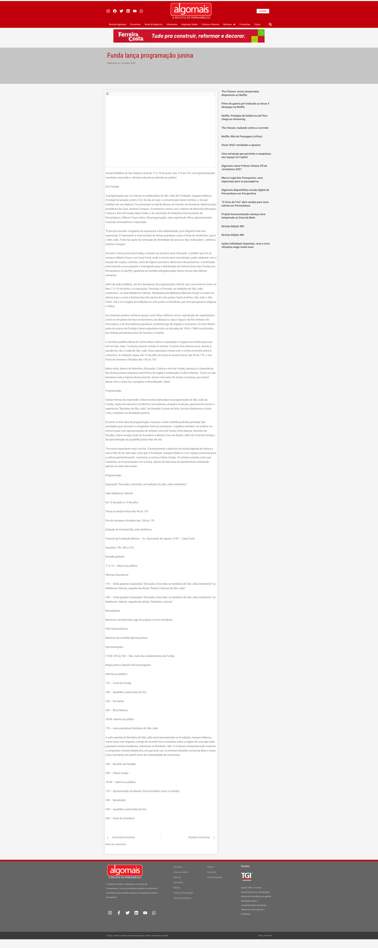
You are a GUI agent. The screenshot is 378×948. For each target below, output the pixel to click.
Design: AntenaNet (265, 936)
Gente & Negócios (153, 24)
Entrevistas (178, 882)
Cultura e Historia (210, 24)
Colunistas (244, 24)
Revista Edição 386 (232, 234)
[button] (270, 24)
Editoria (177, 887)
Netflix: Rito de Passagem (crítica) (241, 136)
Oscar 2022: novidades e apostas (241, 145)
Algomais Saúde (189, 24)
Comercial (211, 872)
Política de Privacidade (183, 893)
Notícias (227, 24)
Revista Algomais (117, 24)
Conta (257, 24)
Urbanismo (172, 24)
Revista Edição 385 (232, 226)
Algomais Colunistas (182, 898)
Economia (135, 24)
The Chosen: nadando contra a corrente (244, 127)
